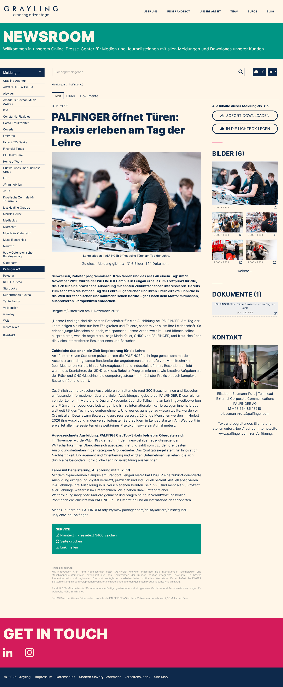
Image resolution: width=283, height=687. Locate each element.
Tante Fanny (11, 301)
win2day (9, 314)
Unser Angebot (178, 11)
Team (234, 11)
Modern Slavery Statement (100, 677)
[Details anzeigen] (275, 207)
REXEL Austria (12, 282)
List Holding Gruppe (16, 207)
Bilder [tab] (70, 96)
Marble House (12, 214)
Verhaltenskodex (137, 677)
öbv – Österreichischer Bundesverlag (18, 254)
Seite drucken (71, 541)
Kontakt (9, 335)
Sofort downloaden (247, 115)
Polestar (8, 275)
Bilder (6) (228, 153)
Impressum (43, 677)
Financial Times (13, 148)
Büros (252, 11)
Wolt (6, 320)
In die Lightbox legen (247, 128)
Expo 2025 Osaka (15, 142)
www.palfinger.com (233, 433)
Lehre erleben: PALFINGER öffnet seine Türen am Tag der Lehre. (126, 255)
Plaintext (67, 535)
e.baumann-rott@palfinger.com (245, 413)
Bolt (5, 110)
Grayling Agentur (14, 80)
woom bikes (11, 327)
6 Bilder (137, 263)
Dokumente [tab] (89, 96)
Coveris (8, 129)
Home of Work (12, 161)
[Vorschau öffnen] (126, 202)
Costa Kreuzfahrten (16, 123)
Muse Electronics (14, 239)
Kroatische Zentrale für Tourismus (18, 199)
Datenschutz (65, 677)
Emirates (9, 135)
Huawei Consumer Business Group (21, 169)
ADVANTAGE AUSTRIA (18, 87)
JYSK (6, 191)
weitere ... (245, 271)
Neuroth (8, 246)
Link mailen (69, 547)
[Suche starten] (241, 71)
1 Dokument (159, 263)
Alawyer (8, 93)
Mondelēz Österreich (17, 233)
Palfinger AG (11, 269)
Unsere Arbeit (210, 11)
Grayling (31, 11)
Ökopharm (10, 262)
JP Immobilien (12, 184)
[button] (259, 72)
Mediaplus (10, 220)
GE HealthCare (13, 155)
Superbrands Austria (17, 295)
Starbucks (10, 288)
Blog (270, 11)
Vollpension (10, 307)
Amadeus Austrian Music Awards (19, 101)
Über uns (150, 11)
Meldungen (11, 73)
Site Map (161, 677)
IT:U (5, 178)
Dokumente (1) (237, 294)
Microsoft (9, 227)
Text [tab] (57, 96)
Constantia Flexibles (16, 116)
